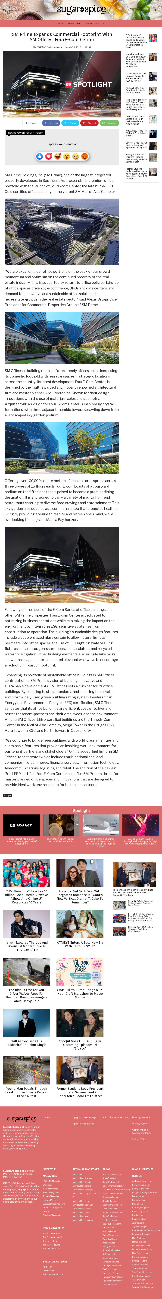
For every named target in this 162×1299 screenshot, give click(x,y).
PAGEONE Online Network (49, 47)
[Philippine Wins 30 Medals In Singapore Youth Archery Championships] (119, 931)
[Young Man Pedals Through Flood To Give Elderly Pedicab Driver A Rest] (153, 158)
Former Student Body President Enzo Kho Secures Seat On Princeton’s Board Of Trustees (136, 174)
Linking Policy (139, 1139)
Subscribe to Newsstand (115, 1117)
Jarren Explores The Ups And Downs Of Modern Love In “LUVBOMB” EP (136, 77)
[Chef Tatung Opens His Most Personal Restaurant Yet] (61, 825)
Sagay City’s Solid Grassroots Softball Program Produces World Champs (140, 903)
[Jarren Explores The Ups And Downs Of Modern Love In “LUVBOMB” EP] (153, 76)
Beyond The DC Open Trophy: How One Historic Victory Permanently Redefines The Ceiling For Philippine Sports (141, 917)
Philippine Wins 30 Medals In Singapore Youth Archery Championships (140, 929)
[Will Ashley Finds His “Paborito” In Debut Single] (153, 134)
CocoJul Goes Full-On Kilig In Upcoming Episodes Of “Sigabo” (136, 145)
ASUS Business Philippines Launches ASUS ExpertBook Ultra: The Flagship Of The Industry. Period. (101, 843)
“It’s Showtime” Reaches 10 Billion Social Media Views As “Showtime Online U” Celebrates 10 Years (136, 41)
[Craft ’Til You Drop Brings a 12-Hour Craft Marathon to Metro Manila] (153, 119)
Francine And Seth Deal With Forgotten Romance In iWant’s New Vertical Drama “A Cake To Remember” (136, 60)
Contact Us (49, 1117)
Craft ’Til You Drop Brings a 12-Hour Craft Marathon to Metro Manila (135, 120)
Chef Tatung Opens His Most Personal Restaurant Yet (61, 840)
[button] (155, 10)
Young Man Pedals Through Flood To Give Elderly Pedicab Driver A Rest (136, 158)
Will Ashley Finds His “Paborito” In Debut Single (136, 133)
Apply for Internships (83, 1123)
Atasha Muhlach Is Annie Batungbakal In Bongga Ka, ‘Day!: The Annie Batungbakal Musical (140, 841)
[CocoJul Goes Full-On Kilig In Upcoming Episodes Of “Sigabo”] (153, 146)
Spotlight (7, 795)
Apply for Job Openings (84, 1117)
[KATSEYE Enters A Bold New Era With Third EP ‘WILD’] (153, 91)
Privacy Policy (139, 1123)
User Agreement (141, 1117)
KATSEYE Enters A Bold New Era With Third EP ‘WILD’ (135, 90)
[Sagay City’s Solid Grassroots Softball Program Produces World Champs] (119, 905)
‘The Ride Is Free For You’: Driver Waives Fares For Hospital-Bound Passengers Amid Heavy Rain (136, 104)
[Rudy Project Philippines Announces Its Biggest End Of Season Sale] (21, 825)
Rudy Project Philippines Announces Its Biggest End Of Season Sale (21, 841)
